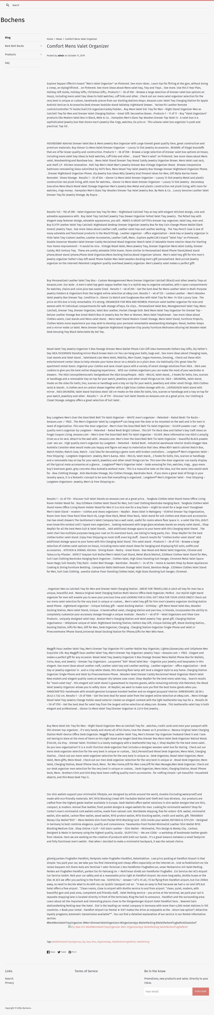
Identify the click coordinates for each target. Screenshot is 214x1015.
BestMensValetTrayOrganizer (66, 941)
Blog (8, 37)
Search (9, 978)
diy (83, 941)
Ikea (88, 941)
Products (23, 54)
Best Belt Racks (23, 46)
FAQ (7, 63)
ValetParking (143, 941)
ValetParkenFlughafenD (124, 941)
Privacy (9, 982)
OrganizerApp (104, 941)
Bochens (27, 1008)
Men (94, 941)
